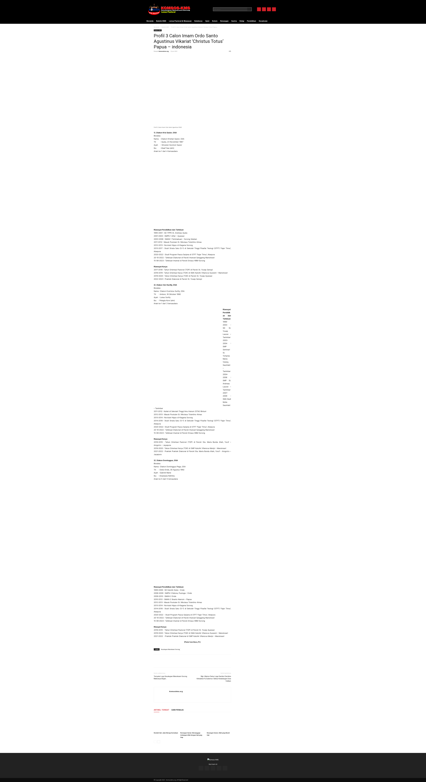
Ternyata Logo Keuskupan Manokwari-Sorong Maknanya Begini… (170, 677)
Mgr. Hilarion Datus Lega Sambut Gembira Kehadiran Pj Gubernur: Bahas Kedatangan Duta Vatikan (214, 678)
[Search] (249, 9)
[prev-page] (155, 741)
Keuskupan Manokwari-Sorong (170, 649)
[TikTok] (213, 768)
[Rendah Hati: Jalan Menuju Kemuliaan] (166, 722)
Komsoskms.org (164, 51)
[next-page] (158, 741)
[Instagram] (264, 9)
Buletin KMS (165, 27)
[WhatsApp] (171, 56)
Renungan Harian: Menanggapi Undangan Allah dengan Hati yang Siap (191, 735)
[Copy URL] (176, 56)
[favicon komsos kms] (169, 9)
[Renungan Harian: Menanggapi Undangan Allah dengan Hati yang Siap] (192, 722)
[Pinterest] (166, 56)
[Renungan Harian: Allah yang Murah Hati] (219, 722)
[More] (181, 56)
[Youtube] (274, 9)
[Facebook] (259, 9)
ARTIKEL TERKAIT (161, 710)
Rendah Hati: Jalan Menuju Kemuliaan (166, 733)
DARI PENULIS (178, 710)
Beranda (156, 27)
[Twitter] (269, 9)
